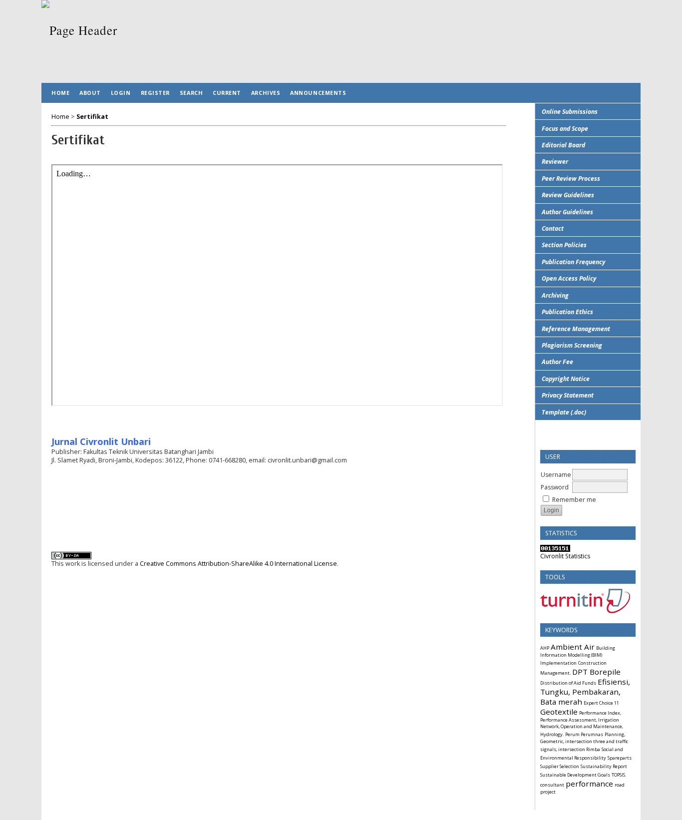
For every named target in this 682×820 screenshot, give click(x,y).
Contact (553, 228)
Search (191, 92)
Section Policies (564, 245)
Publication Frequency (573, 262)
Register (155, 92)
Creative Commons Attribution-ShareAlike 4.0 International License (238, 563)
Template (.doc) (564, 412)
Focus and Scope (565, 128)
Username (556, 474)
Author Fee (557, 362)
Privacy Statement (568, 395)
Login (121, 92)
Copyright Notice (566, 379)
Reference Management (576, 329)
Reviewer (555, 161)
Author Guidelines (567, 212)
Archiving (555, 295)
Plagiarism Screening (572, 345)
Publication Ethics (567, 312)
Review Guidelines (568, 195)
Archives (265, 92)
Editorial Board (563, 145)
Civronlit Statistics (565, 556)
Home (60, 92)
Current (227, 92)
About (90, 92)
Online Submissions (570, 111)
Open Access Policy (569, 278)
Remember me (574, 499)
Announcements (318, 92)
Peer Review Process (571, 178)
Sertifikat (92, 116)
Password (555, 487)
